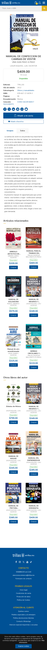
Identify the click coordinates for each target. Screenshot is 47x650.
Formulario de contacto (24, 579)
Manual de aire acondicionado (13, 350)
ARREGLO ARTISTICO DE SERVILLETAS (13, 253)
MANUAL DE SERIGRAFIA (34, 507)
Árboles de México (13, 406)
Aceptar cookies (23, 646)
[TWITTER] (23, 562)
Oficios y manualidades (25, 90)
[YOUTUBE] (27, 562)
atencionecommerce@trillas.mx (23, 575)
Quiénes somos (23, 611)
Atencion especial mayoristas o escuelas (23, 625)
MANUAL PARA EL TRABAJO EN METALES (33, 252)
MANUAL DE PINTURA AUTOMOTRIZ (13, 507)
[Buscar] (44, 8)
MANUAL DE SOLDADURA (13, 300)
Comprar (13, 267)
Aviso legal (23, 590)
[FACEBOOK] (16, 562)
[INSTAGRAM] (19, 562)
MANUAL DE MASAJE (13, 457)
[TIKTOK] (31, 562)
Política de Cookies (23, 600)
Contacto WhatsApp (23, 621)
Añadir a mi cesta (25, 115)
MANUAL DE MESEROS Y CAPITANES (34, 300)
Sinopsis (10, 131)
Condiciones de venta (23, 593)
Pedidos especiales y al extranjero (23, 615)
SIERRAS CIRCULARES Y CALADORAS (34, 352)
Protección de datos (23, 597)
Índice (22, 131)
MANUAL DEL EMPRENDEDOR (33, 459)
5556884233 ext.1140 (23, 572)
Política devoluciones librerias (23, 618)
